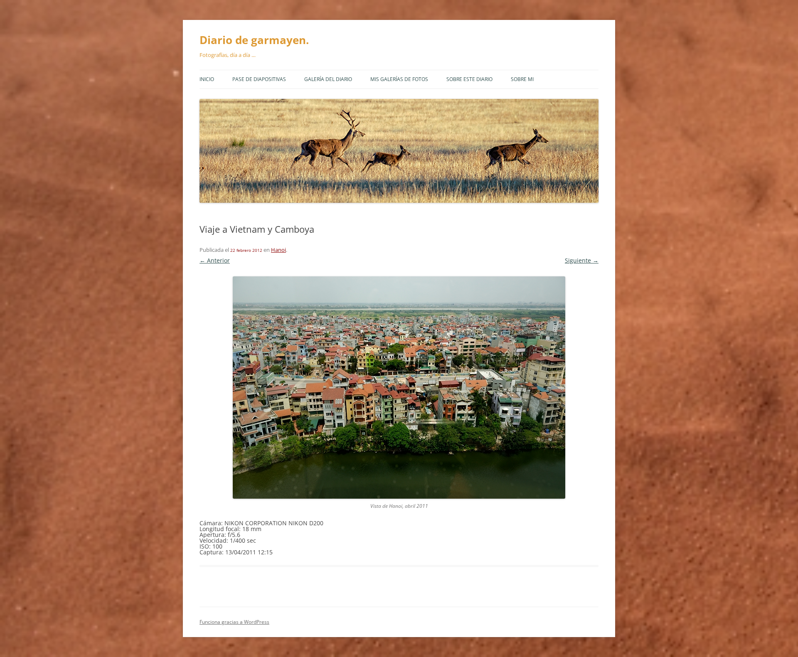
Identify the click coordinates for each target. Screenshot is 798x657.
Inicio (207, 79)
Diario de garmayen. (254, 39)
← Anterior (215, 260)
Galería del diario (328, 79)
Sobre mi (522, 79)
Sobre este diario (469, 79)
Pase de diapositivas (259, 79)
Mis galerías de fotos (399, 79)
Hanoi (278, 249)
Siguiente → (581, 260)
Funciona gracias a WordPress (234, 621)
